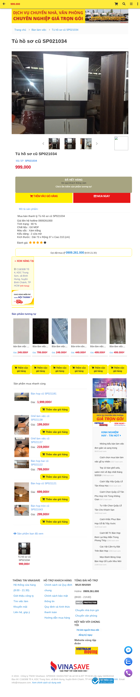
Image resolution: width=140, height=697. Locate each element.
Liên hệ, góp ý (21, 612)
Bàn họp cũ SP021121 (44, 483)
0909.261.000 (75, 252)
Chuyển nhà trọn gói (87, 610)
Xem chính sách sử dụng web (46, 682)
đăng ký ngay (85, 635)
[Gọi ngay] (128, 676)
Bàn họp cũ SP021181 (44, 393)
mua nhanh (32, 383)
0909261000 (112, 679)
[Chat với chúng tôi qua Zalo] (128, 664)
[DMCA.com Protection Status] (86, 603)
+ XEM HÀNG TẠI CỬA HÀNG (31, 261)
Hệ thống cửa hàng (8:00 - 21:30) (24, 587)
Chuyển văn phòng (86, 615)
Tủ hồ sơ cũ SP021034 (65, 29)
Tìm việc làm (20, 601)
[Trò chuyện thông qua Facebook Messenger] (128, 653)
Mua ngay (103, 196)
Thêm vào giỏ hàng (45, 196)
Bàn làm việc (39, 29)
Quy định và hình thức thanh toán (57, 609)
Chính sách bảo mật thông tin (56, 598)
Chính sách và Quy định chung (58, 587)
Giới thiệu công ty (23, 595)
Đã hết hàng (74, 183)
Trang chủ (20, 29)
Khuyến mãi (20, 606)
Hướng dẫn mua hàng (57, 617)
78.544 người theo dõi (87, 630)
